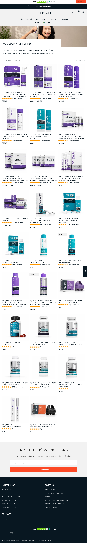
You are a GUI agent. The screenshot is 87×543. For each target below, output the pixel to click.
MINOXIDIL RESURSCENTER (54, 504)
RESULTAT (53, 19)
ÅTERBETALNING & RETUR (11, 497)
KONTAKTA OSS (7, 490)
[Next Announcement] (59, 6)
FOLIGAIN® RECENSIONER (54, 493)
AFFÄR (21, 19)
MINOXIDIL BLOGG (51, 507)
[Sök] (83, 12)
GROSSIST (48, 497)
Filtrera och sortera (12, 60)
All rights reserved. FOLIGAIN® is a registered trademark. (18, 540)
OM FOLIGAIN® (50, 490)
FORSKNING (64, 19)
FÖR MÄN (29, 19)
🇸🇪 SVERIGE (47, 23)
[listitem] (43, 6)
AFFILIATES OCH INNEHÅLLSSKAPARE (58, 500)
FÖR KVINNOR (41, 19)
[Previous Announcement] (28, 6)
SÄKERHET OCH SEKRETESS (11, 504)
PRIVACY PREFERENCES (10, 507)
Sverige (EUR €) (8, 533)
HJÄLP (37, 23)
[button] (7, 99)
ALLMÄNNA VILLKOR (9, 500)
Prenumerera (43, 469)
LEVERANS (5, 493)
